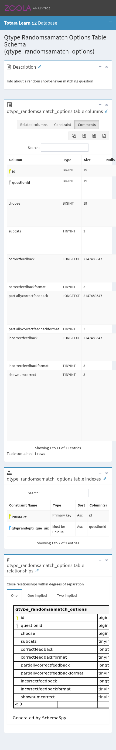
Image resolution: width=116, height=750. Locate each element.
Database (30, 23)
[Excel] (84, 135)
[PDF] (104, 135)
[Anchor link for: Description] (38, 66)
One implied (37, 595)
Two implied (67, 595)
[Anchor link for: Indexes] (103, 478)
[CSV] (94, 135)
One (14, 595)
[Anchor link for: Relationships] (35, 570)
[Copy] (74, 135)
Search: (33, 147)
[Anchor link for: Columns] (105, 110)
